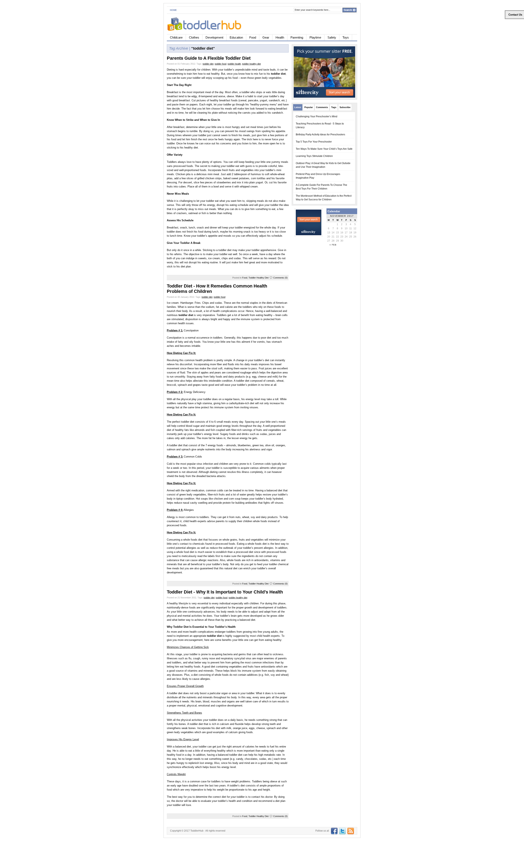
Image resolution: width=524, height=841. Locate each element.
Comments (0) (280, 277)
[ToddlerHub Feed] (350, 830)
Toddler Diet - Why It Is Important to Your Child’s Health (225, 592)
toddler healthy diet (251, 64)
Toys (345, 37)
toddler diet (208, 64)
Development (214, 37)
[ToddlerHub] (206, 23)
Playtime (315, 37)
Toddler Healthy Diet (258, 277)
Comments (322, 107)
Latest (297, 107)
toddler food (220, 64)
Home (173, 10)
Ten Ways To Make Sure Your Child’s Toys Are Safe (324, 148)
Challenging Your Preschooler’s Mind (316, 116)
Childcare (176, 37)
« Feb (333, 245)
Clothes (194, 37)
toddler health (234, 64)
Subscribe (345, 107)
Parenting (296, 37)
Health (280, 37)
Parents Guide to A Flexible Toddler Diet (209, 58)
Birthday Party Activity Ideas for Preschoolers (320, 134)
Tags (333, 107)
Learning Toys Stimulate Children (314, 156)
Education (236, 37)
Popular (308, 107)
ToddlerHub (196, 830)
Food (252, 37)
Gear (265, 37)
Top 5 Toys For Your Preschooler (314, 141)
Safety (332, 37)
